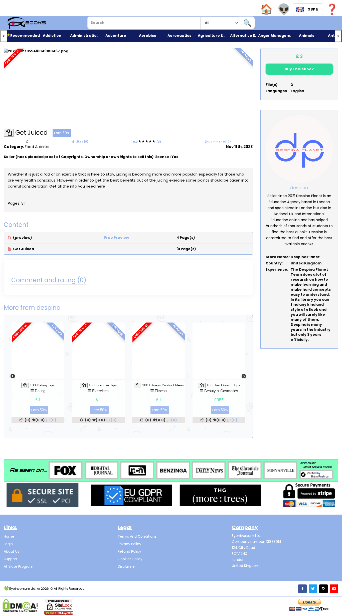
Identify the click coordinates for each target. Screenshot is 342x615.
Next (243, 376)
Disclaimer (127, 566)
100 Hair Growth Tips (223, 385)
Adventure (115, 35)
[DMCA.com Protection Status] (20, 605)
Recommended (23, 35)
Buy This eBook (299, 69)
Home (9, 536)
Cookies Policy (130, 558)
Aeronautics (179, 35)
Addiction (52, 35)
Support (11, 558)
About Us (11, 551)
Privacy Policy (129, 543)
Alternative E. (242, 35)
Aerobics (147, 35)
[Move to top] (333, 606)
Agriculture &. (211, 35)
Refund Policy (129, 551)
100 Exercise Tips (103, 385)
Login (8, 543)
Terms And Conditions (137, 536)
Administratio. (83, 35)
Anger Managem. (274, 35)
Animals (306, 35)
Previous (12, 376)
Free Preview (116, 237)
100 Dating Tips (42, 385)
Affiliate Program (18, 566)
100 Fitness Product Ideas (163, 385)
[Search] (247, 22)
